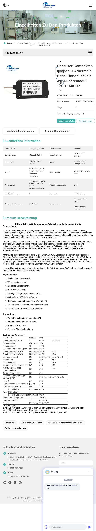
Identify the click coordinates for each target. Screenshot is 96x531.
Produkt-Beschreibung (57, 131)
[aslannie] (20, 483)
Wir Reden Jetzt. (85, 121)
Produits (16, 43)
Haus (8, 43)
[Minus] (89, 471)
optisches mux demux (15, 428)
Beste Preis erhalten (67, 121)
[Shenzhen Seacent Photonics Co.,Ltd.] (49, 5)
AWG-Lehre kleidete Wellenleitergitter (65, 423)
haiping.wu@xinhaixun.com (18, 476)
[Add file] (46, 527)
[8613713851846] (15, 483)
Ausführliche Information (20, 131)
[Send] (90, 527)
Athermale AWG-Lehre (31, 423)
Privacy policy (12, 498)
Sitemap (23, 498)
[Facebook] (10, 483)
